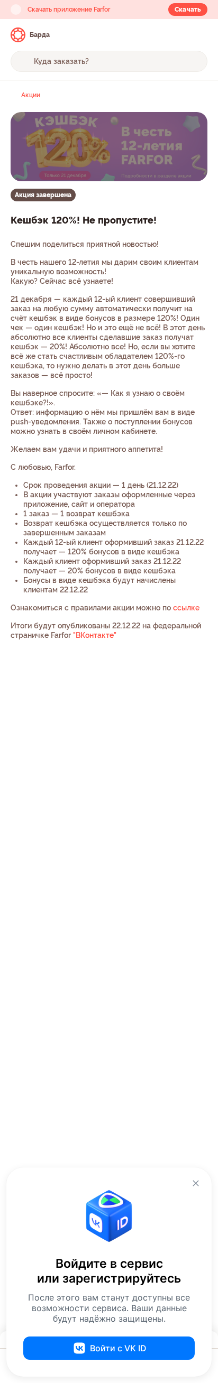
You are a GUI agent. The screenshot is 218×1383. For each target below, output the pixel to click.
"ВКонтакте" (94, 635)
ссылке (186, 608)
